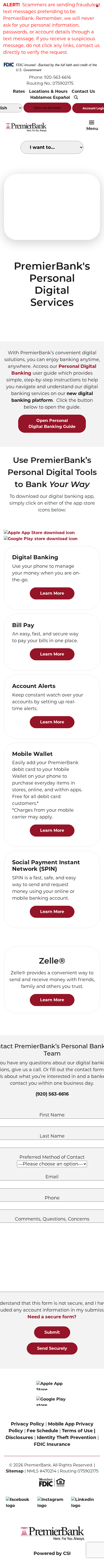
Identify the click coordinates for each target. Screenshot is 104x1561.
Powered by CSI (52, 1553)
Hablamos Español (50, 97)
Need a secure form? (52, 1317)
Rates (19, 91)
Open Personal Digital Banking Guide (52, 423)
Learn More (52, 593)
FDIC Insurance (52, 1444)
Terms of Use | (78, 1431)
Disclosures (19, 1437)
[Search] (76, 97)
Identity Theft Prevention (66, 1437)
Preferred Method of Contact (52, 1157)
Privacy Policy (27, 1424)
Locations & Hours (48, 91)
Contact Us (83, 91)
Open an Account (47, 108)
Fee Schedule (42, 1431)
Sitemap (14, 1471)
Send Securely (52, 1348)
